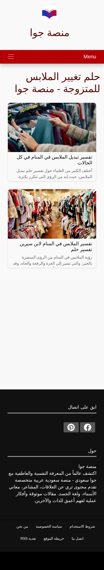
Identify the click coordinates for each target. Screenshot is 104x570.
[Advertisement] (52, 333)
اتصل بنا (78, 538)
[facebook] (87, 427)
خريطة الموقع (54, 538)
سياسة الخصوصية (49, 526)
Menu (90, 56)
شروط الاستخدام (82, 526)
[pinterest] (71, 427)
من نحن (22, 526)
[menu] (11, 57)
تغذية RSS (28, 538)
